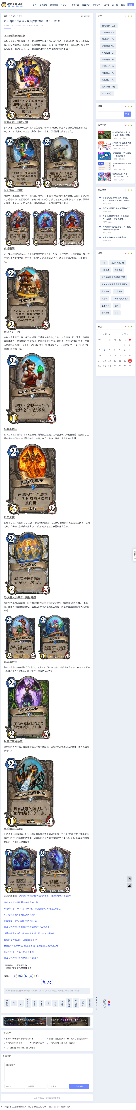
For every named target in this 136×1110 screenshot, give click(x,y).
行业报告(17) (108, 79)
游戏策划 (54, 4)
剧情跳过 (105, 270)
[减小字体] (82, 15)
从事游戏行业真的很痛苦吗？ (115, 237)
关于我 (115, 4)
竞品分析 (86, 4)
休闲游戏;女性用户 (120, 298)
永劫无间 (105, 291)
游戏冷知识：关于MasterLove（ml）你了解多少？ (122, 175)
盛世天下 (105, 305)
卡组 (48, 1003)
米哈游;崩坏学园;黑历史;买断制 (115, 284)
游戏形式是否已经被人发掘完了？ (117, 208)
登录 (123, 4)
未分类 (13, 16)
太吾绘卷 (105, 313)
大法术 (21, 1003)
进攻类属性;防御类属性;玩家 (113, 277)
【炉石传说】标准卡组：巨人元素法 (20, 1047)
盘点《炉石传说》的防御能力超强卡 (21, 958)
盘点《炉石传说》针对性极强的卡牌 (21, 902)
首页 (35, 4)
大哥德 (34, 1003)
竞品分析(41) (108, 66)
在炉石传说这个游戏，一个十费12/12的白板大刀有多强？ (30, 1043)
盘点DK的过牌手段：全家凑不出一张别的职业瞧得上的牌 (31, 945)
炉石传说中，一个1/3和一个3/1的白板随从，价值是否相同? (32, 908)
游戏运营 (43, 4)
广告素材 (118, 291)
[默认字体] (85, 15)
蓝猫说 (6, 25)
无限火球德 (27, 1003)
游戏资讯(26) (108, 39)
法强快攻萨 (69, 1003)
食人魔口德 (76, 1003)
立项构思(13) (108, 73)
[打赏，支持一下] (47, 981)
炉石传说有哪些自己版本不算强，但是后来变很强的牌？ (45, 896)
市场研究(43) (108, 59)
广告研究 (64, 4)
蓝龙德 (41, 1003)
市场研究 (75, 4)
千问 (116, 313)
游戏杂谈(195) (108, 86)
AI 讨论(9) (106, 93)
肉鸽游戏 (118, 270)
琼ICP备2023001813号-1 (38, 1107)
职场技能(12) (108, 52)
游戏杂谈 (96, 4)
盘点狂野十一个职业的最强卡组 (19, 951)
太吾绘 (104, 298)
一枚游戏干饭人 (64, 1107)
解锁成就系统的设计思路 (121, 164)
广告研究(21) (108, 46)
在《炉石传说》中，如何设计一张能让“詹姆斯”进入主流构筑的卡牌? (121, 133)
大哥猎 (55, 1003)
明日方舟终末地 (117, 262)
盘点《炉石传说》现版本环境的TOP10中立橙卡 (27, 927)
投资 (116, 305)
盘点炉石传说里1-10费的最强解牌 (20, 939)
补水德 (62, 1003)
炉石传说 (7, 1003)
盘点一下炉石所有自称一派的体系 (19, 1038)
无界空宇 (83, 1003)
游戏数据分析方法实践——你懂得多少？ (121, 154)
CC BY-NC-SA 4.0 (43, 991)
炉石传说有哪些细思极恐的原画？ (20, 914)
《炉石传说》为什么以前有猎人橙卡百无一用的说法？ (29, 933)
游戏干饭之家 (74, 991)
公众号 (106, 4)
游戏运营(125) (108, 25)
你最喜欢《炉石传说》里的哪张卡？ (21, 920)
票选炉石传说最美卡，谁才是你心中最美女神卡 (68, 1038)
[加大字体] (88, 15)
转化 (103, 262)
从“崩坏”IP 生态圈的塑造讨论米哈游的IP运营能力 (121, 144)
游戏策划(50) (108, 32)
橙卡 (14, 1003)
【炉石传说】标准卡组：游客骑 (62, 1043)
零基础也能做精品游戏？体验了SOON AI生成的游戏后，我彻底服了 (117, 200)
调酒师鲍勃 (90, 1003)
